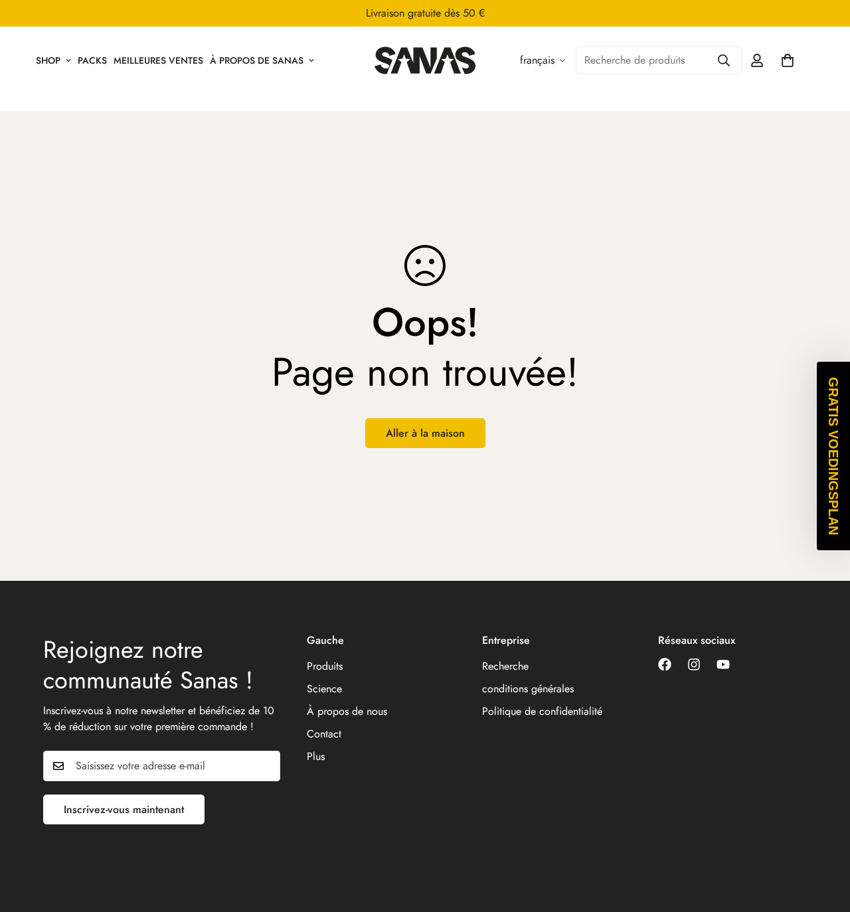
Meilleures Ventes (158, 60)
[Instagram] (694, 664)
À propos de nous (347, 711)
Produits (325, 666)
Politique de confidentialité (542, 711)
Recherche (505, 666)
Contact (324, 733)
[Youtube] (723, 664)
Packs (92, 60)
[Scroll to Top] (824, 839)
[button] (833, 456)
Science (324, 688)
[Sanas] (425, 60)
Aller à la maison (425, 433)
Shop (48, 60)
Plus (316, 756)
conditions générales (528, 688)
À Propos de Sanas (256, 60)
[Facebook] (664, 664)
